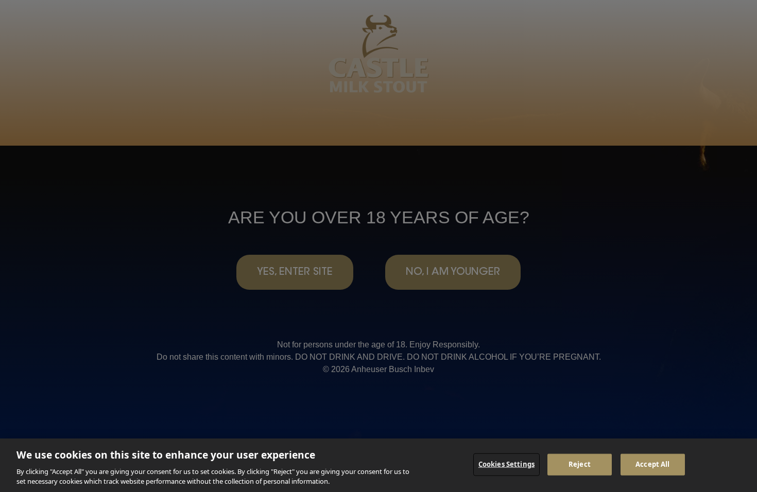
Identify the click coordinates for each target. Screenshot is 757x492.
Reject (580, 464)
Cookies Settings (506, 464)
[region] (378, 465)
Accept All (652, 464)
